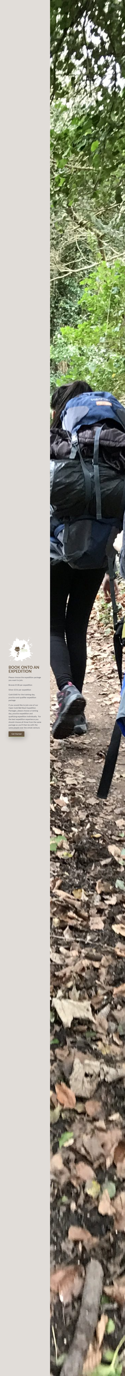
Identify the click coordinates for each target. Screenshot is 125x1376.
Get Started (16, 734)
